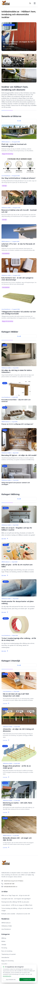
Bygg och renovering (9, 25)
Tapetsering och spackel (9, 954)
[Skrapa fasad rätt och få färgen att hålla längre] (19, 75)
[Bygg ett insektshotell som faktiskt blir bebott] (19, 61)
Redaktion (5, 919)
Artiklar (5, 892)
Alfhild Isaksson (6, 141)
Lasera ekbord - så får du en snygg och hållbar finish (17, 905)
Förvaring (4, 948)
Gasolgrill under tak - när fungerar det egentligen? (16, 898)
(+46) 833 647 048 (9, 883)
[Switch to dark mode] (30, 3)
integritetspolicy (7, 976)
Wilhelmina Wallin (6, 207)
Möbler (4, 345)
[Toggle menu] (34, 3)
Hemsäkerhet (5, 253)
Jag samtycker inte (11, 979)
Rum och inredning (7, 951)
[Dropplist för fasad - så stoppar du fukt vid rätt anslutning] (19, 36)
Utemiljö (4, 185)
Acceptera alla (27, 979)
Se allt (19, 121)
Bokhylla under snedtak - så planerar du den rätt (16, 914)
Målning (6, 508)
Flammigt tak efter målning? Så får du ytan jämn (15, 902)
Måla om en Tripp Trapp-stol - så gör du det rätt (15, 895)
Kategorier (6, 934)
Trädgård (5, 55)
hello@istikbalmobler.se (10, 886)
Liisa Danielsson (6, 175)
